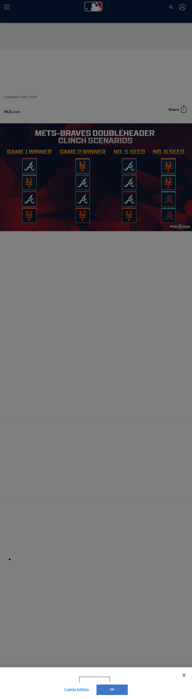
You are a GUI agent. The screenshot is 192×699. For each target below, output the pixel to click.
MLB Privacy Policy (88, 680)
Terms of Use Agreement (126, 680)
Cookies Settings (76, 690)
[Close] (184, 675)
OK (112, 690)
